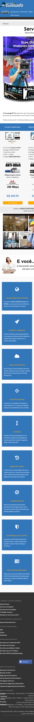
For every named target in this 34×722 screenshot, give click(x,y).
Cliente (30, 12)
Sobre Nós (23, 12)
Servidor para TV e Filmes (9, 651)
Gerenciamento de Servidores (10, 678)
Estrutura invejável (6, 607)
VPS (1, 630)
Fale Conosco (14, 15)
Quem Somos (4, 604)
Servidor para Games (7, 645)
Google (2, 694)
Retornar (6, 23)
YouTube (3, 702)
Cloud (2, 632)
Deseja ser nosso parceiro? (9, 615)
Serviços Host (14, 12)
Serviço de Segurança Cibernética (12, 683)
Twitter (2, 699)
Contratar (14, 203)
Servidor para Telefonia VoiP (10, 642)
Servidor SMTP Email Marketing (11, 653)
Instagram (3, 704)
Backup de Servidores (7, 670)
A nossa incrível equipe (8, 609)
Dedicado (3, 635)
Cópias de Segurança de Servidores (12, 686)
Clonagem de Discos (7, 681)
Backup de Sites (5, 673)
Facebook (24, 662)
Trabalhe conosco (6, 612)
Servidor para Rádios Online (10, 648)
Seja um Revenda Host (8, 622)
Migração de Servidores (8, 675)
